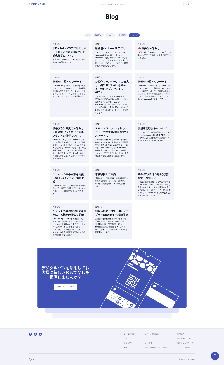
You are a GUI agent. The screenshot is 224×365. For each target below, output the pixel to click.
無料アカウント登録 (65, 287)
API (125, 347)
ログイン (189, 4)
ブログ (147, 338)
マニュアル (128, 343)
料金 (122, 4)
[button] (31, 359)
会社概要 (148, 343)
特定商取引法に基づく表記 (156, 347)
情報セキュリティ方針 (186, 343)
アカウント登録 (183, 347)
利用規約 (180, 334)
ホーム (103, 4)
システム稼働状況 (152, 334)
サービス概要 (112, 4)
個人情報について (184, 338)
